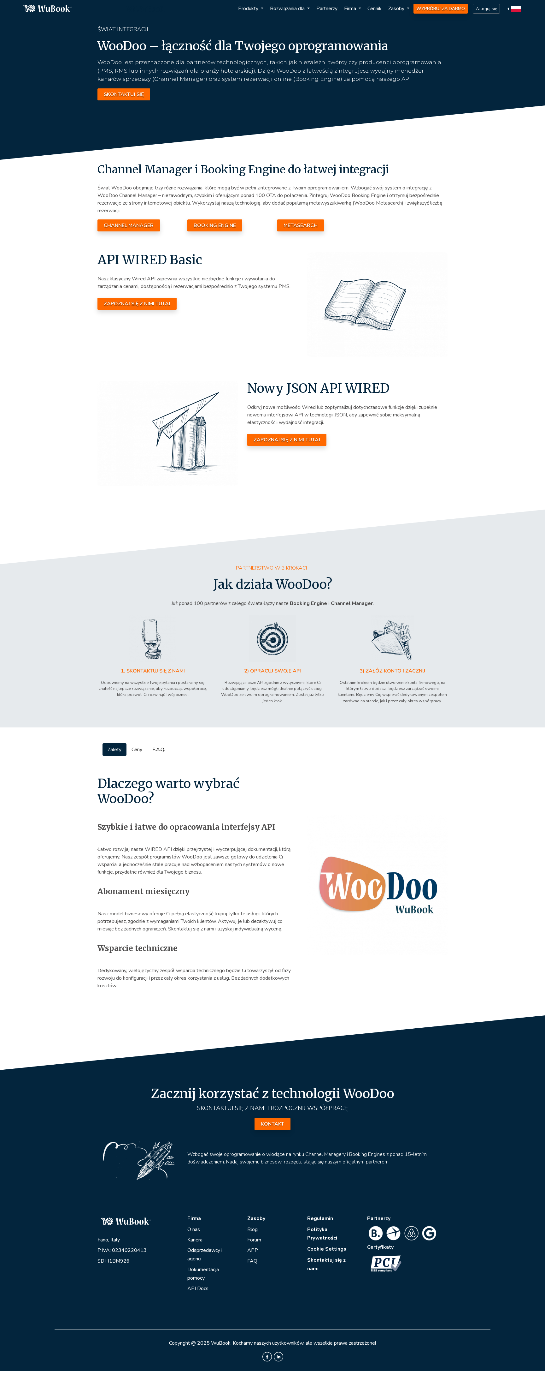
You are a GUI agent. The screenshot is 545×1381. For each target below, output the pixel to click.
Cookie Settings (326, 1249)
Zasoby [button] (397, 8)
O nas (193, 1229)
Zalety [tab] (114, 749)
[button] (515, 8)
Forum (254, 1239)
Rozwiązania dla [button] (288, 8)
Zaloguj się (486, 9)
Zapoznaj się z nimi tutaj (137, 303)
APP (252, 1250)
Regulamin (320, 1218)
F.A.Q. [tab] (158, 749)
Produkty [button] (249, 8)
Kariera (194, 1239)
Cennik (374, 8)
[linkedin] (278, 1356)
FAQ (252, 1261)
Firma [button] (350, 8)
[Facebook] (267, 1356)
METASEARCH (301, 225)
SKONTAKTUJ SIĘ (124, 94)
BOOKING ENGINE (215, 225)
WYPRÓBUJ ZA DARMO (440, 9)
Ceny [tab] (137, 749)
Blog (252, 1229)
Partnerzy (326, 8)
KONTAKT (272, 1124)
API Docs (197, 1288)
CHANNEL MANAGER (129, 225)
